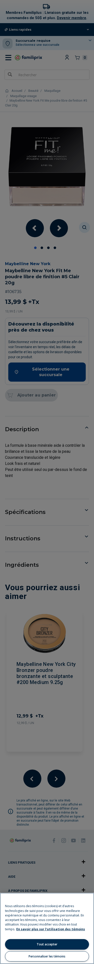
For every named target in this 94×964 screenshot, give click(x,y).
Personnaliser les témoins (47, 956)
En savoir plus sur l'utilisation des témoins (50, 929)
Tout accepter (47, 944)
